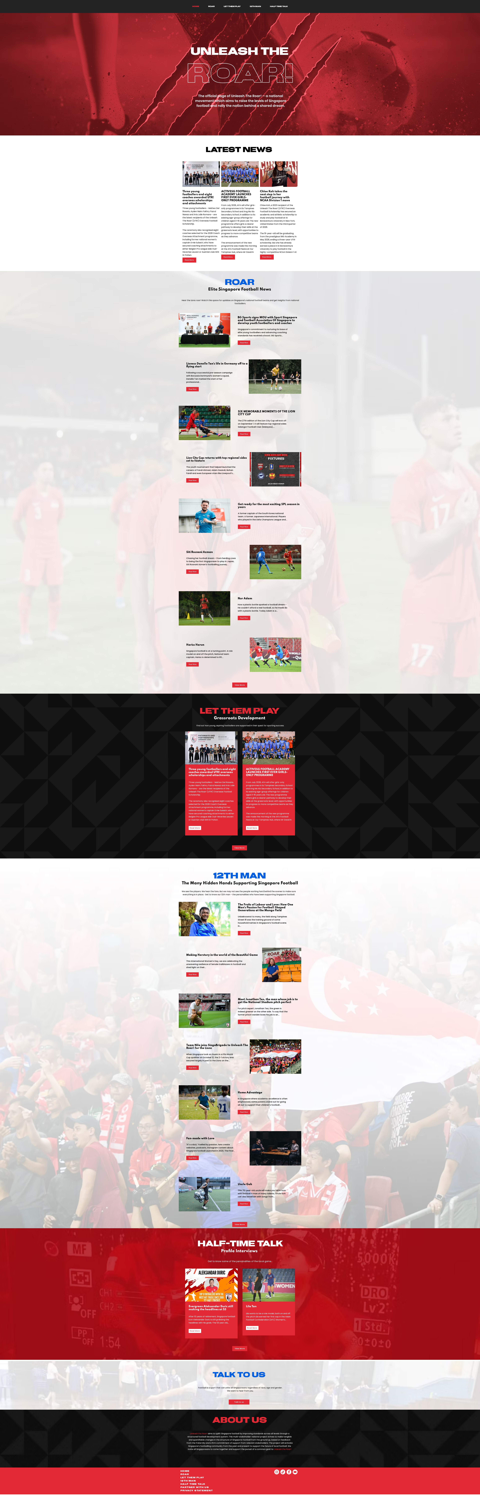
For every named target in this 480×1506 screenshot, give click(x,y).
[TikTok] (282, 1472)
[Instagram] (276, 1472)
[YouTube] (295, 1472)
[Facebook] (288, 1472)
